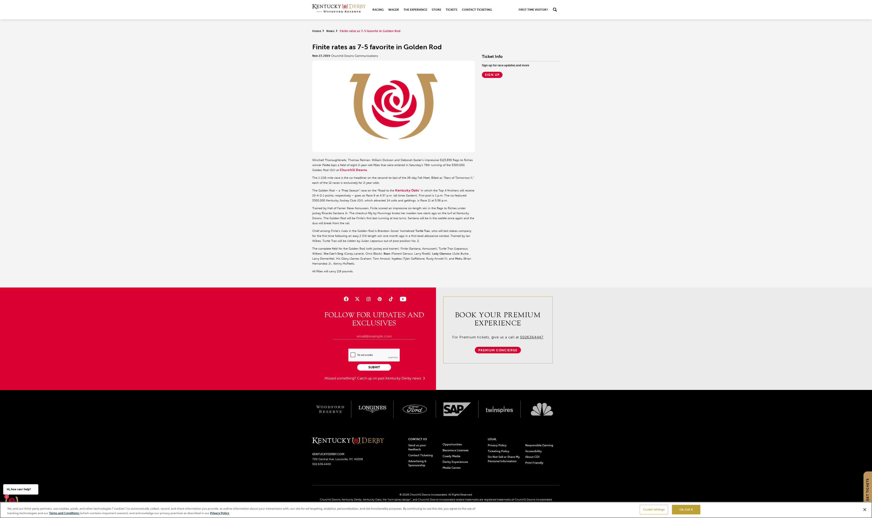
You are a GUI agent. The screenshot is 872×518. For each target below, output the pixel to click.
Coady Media (451, 456)
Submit (374, 367)
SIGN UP (492, 75)
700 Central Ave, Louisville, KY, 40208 (337, 459)
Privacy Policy (497, 445)
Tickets (451, 9)
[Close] (865, 510)
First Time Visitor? (533, 9)
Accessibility (533, 451)
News (330, 31)
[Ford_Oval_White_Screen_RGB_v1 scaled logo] (415, 409)
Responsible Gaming (539, 445)
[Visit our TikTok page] (391, 299)
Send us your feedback (417, 447)
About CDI (532, 457)
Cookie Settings (654, 509)
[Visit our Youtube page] (402, 299)
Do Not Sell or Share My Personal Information (504, 459)
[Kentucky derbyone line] (348, 441)
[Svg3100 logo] (542, 409)
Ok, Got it (686, 509)
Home (316, 31)
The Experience (415, 9)
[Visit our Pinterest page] (380, 299)
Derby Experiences (455, 461)
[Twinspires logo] (500, 409)
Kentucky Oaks (407, 190)
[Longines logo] (372, 409)
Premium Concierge (498, 350)
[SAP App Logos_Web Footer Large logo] (457, 409)
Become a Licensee (455, 450)
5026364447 (531, 337)
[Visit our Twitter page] (357, 299)
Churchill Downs (353, 170)
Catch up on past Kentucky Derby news (389, 378)
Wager (393, 9)
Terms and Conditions (64, 513)
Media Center (452, 467)
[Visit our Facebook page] (346, 299)
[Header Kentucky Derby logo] (339, 9)
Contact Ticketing (477, 9)
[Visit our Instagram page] (368, 299)
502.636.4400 (321, 464)
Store (436, 9)
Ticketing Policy (498, 451)
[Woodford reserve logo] (330, 409)
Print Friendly (534, 462)
